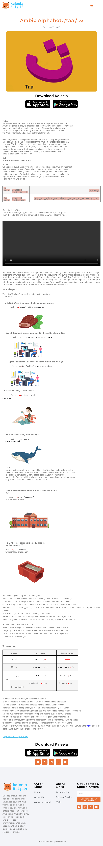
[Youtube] (96, 807)
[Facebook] (79, 807)
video (89, 726)
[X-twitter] (90, 807)
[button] (92, 6)
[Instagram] (85, 807)
